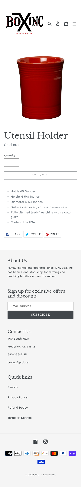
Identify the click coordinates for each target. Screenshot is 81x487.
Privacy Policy (18, 397)
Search (13, 387)
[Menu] (74, 23)
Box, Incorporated (45, 474)
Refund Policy (18, 407)
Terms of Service (20, 418)
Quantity (9, 155)
